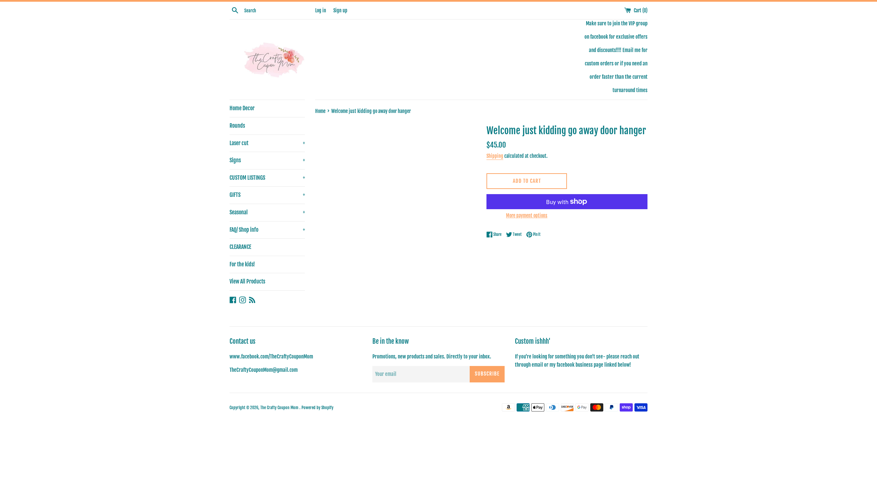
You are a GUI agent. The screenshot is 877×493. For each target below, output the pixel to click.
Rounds (237, 125)
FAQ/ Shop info (267, 229)
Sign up (340, 10)
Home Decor (242, 108)
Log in (320, 10)
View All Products (247, 281)
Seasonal (267, 212)
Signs (267, 160)
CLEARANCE (240, 246)
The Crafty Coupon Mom (279, 407)
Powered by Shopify (317, 407)
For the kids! (242, 264)
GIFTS (267, 194)
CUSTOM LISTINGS (267, 177)
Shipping (494, 156)
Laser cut (267, 143)
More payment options (526, 215)
